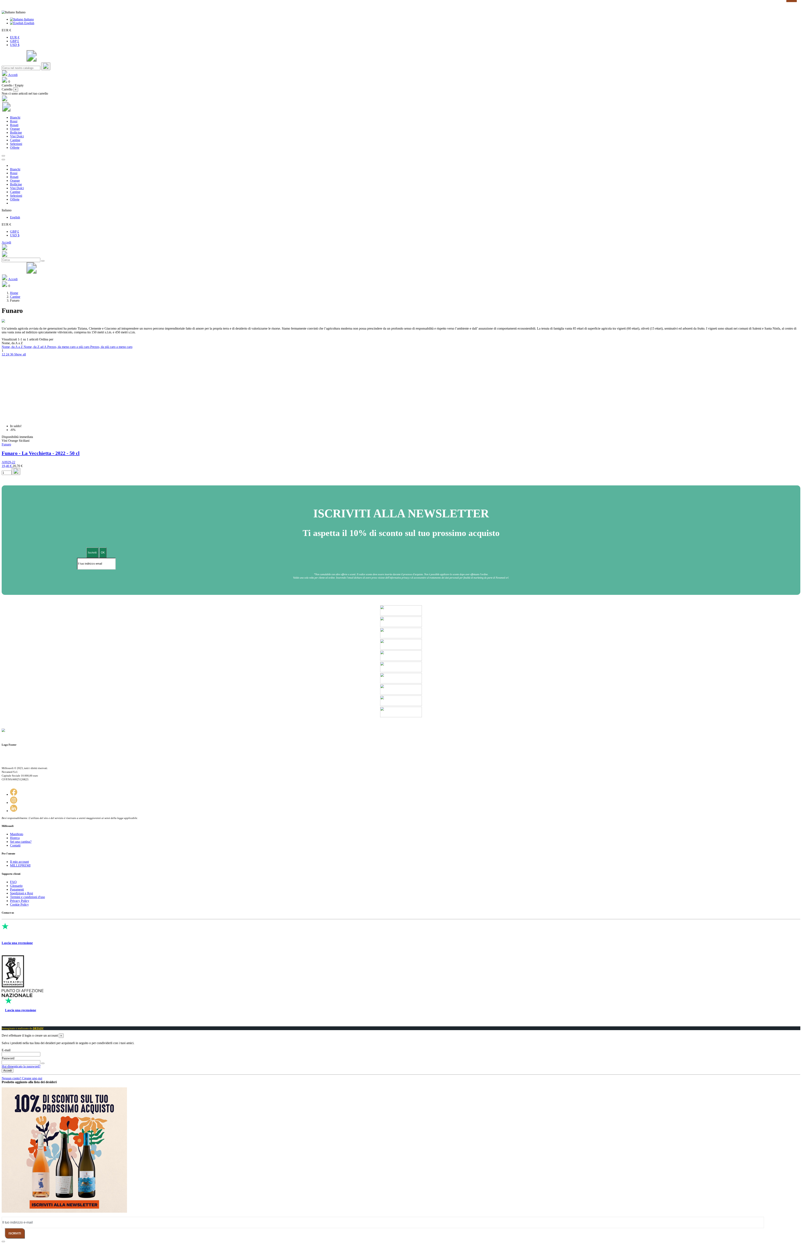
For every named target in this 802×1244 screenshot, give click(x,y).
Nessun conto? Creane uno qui (22, 1078)
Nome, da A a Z (13, 347)
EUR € (14, 37)
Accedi (6, 242)
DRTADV (38, 1028)
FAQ (13, 882)
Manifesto (16, 834)
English (28, 23)
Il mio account (19, 861)
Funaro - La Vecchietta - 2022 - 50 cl (41, 453)
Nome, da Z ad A (35, 347)
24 (8, 354)
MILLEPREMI (20, 865)
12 (4, 354)
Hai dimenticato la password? (21, 1066)
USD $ (14, 45)
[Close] (3, 159)
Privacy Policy (19, 901)
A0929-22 (8, 462)
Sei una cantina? (21, 841)
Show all (20, 354)
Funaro (6, 444)
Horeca (15, 838)
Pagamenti (17, 889)
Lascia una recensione (17, 943)
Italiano (28, 19)
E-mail (6, 1050)
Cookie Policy (19, 904)
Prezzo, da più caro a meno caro (111, 347)
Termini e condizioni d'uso (27, 897)
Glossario (16, 885)
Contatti (15, 845)
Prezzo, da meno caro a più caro (68, 347)
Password (8, 1058)
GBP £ (14, 41)
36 (12, 354)
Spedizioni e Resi (21, 893)
